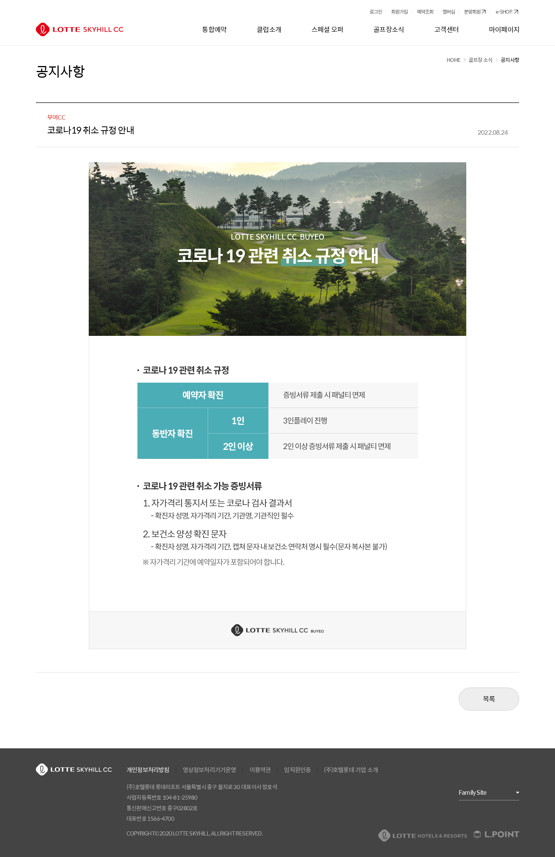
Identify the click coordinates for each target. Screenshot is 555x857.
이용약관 (260, 770)
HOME (453, 59)
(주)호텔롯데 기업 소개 (351, 770)
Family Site (472, 792)
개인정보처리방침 (148, 770)
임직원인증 (297, 770)
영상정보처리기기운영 (209, 770)
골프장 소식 (480, 59)
